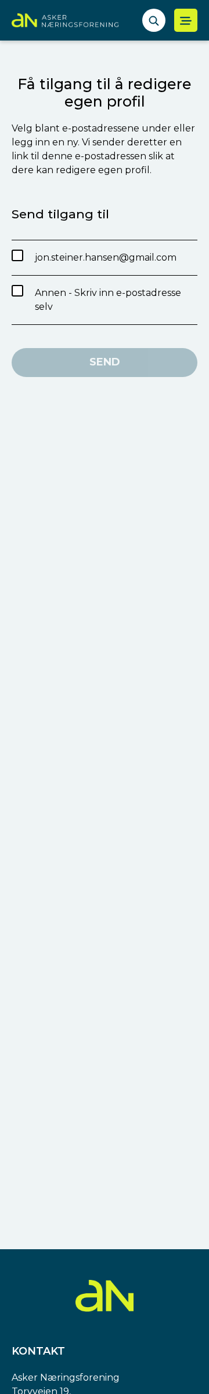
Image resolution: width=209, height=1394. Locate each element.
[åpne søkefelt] (153, 20)
